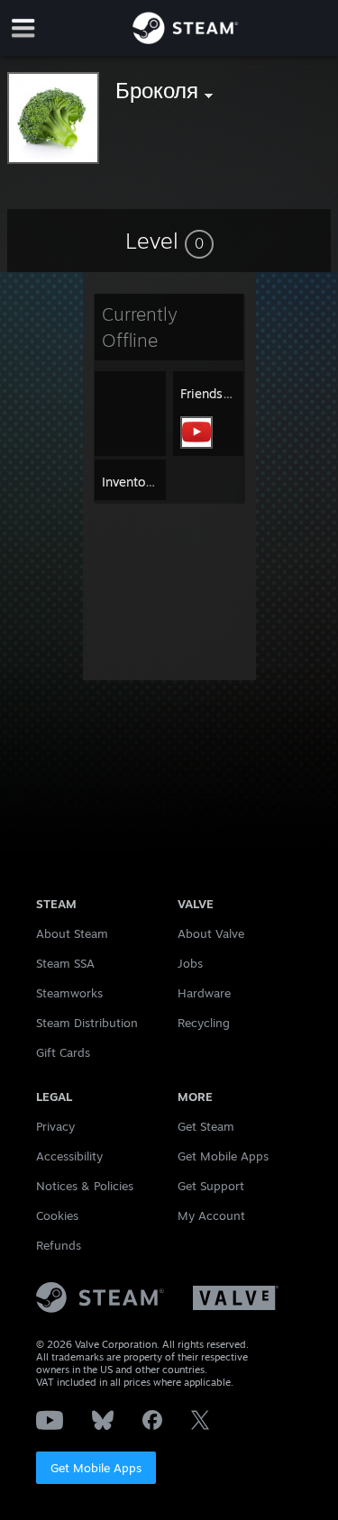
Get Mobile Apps (96, 1468)
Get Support (211, 1186)
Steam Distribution (87, 1022)
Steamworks (69, 993)
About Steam (72, 933)
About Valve (211, 933)
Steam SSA (65, 963)
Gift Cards (63, 1052)
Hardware (204, 993)
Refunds (58, 1245)
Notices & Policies (84, 1186)
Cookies (57, 1215)
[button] (169, 241)
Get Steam (206, 1126)
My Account (211, 1215)
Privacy (55, 1126)
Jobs (190, 963)
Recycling (204, 1022)
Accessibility (69, 1156)
